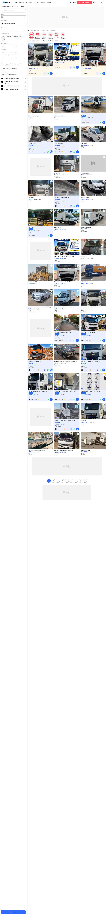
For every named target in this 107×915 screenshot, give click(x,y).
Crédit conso (36, 2)
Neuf (3, 64)
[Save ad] (51, 44)
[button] (7, 46)
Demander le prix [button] (34, 116)
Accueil (31, 30)
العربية (101, 2)
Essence (9, 36)
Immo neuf (21, 2)
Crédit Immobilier (28, 2)
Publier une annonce (85, 2)
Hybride (3, 39)
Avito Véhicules (37, 30)
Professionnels (13, 74)
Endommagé (5, 68)
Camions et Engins (45, 30)
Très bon (8, 64)
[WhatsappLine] (47, 73)
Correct (18, 64)
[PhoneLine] (51, 73)
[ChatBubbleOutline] (44, 73)
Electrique (15, 36)
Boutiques (43, 2)
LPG (21, 36)
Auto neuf (16, 2)
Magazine (49, 2)
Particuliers (4, 74)
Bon (14, 64)
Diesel (3, 36)
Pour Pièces (13, 68)
